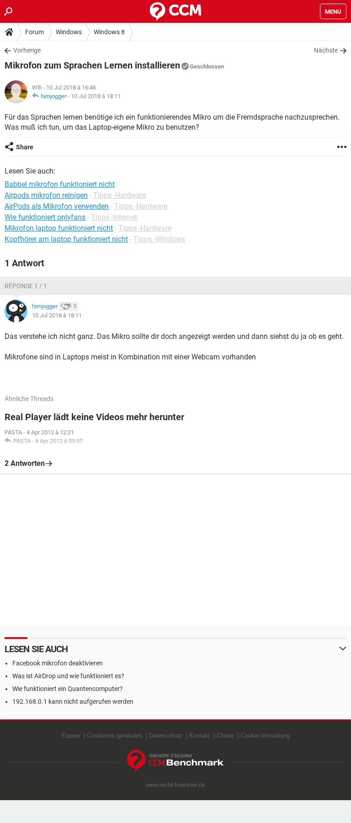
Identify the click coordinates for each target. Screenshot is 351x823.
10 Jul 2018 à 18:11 (96, 96)
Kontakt (199, 735)
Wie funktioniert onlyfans (45, 217)
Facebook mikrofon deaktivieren (57, 663)
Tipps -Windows (159, 239)
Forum (34, 32)
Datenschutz (165, 735)
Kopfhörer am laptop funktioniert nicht (66, 239)
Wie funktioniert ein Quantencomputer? (67, 688)
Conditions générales (114, 735)
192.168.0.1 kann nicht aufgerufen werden (72, 701)
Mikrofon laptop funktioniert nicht (59, 228)
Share (24, 147)
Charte (225, 735)
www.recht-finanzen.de (175, 784)
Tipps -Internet (114, 217)
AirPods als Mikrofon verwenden (57, 206)
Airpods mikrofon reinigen (46, 195)
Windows (69, 32)
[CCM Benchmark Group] (175, 761)
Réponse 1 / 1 (26, 286)
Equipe (71, 735)
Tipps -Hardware (119, 195)
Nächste (326, 50)
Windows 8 (109, 32)
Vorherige (27, 50)
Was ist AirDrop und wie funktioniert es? (68, 676)
